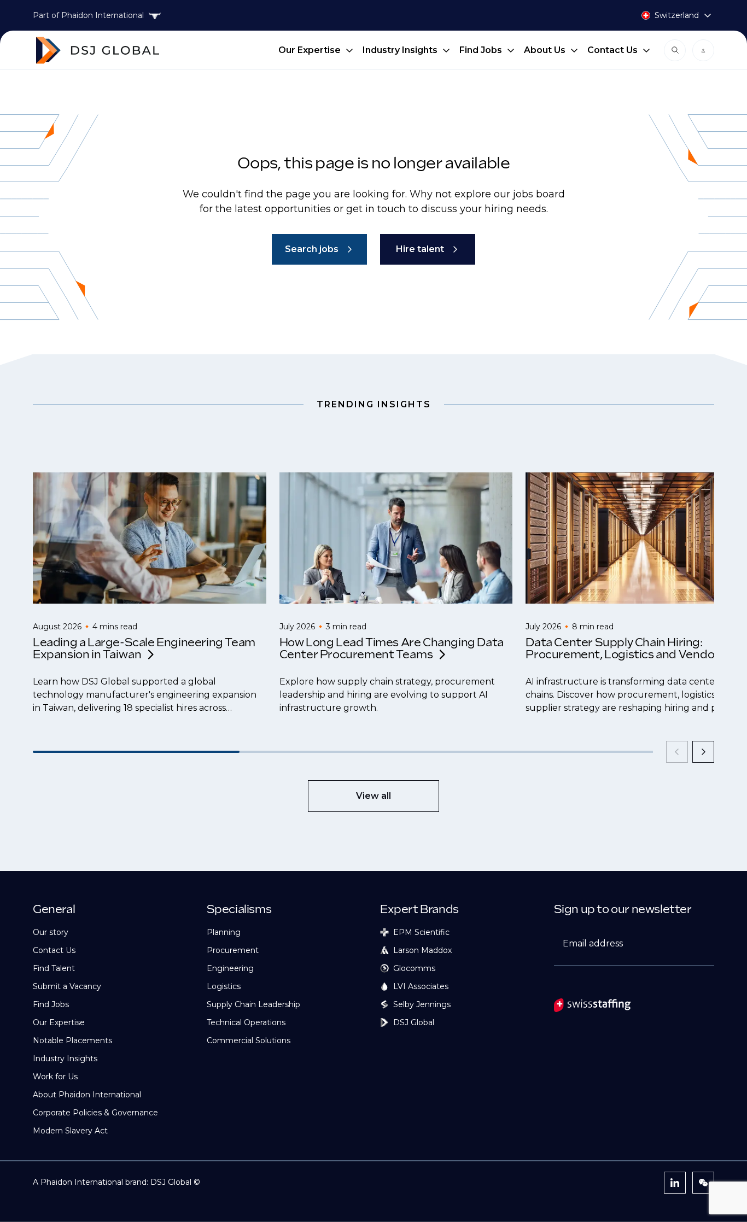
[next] (703, 752)
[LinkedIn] (675, 1183)
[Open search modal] (675, 50)
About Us (544, 50)
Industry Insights (400, 50)
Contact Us (612, 50)
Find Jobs (480, 50)
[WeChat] (703, 1183)
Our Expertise (309, 50)
